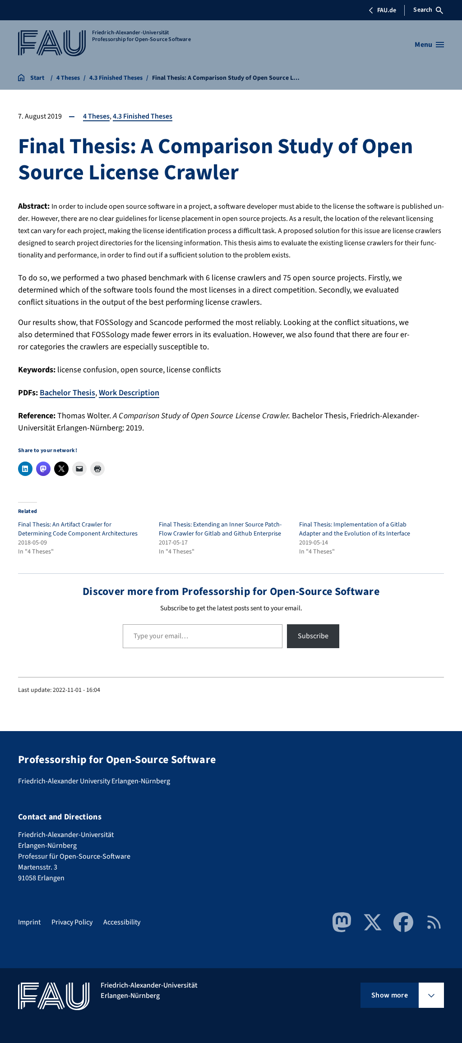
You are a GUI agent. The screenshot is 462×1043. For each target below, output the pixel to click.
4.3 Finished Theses (142, 116)
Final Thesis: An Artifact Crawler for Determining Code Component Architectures (78, 529)
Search (422, 9)
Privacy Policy (71, 922)
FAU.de (386, 10)
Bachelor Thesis (67, 392)
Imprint (29, 922)
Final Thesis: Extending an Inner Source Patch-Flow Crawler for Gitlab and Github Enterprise (220, 529)
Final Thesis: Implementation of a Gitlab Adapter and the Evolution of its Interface (354, 529)
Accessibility (121, 922)
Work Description (129, 392)
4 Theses (96, 116)
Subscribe (313, 636)
